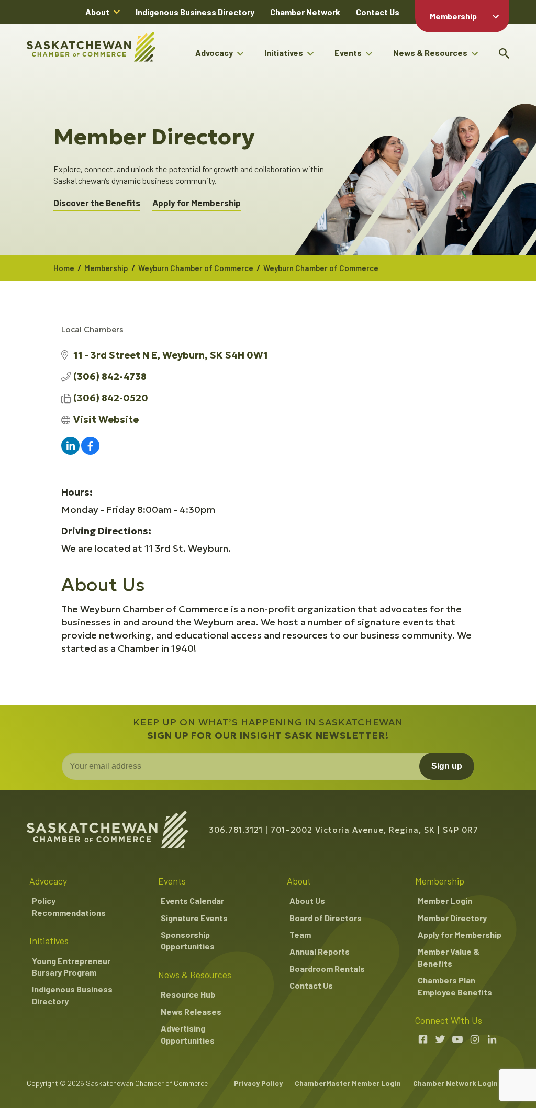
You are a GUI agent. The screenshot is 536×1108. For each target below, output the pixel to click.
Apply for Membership (196, 202)
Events (348, 53)
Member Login (445, 900)
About (97, 12)
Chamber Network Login (455, 1083)
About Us (307, 900)
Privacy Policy (258, 1083)
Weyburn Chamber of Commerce (195, 268)
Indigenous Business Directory (195, 12)
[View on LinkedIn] (70, 451)
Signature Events (194, 918)
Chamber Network (305, 12)
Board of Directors (325, 918)
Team (300, 934)
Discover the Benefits (96, 202)
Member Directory (452, 918)
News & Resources (430, 53)
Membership (453, 16)
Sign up (446, 766)
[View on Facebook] (90, 451)
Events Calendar (192, 900)
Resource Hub (188, 994)
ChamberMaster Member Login (348, 1083)
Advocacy (214, 53)
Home (63, 268)
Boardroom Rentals (327, 968)
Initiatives (283, 53)
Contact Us (377, 12)
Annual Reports (319, 951)
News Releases (191, 1011)
